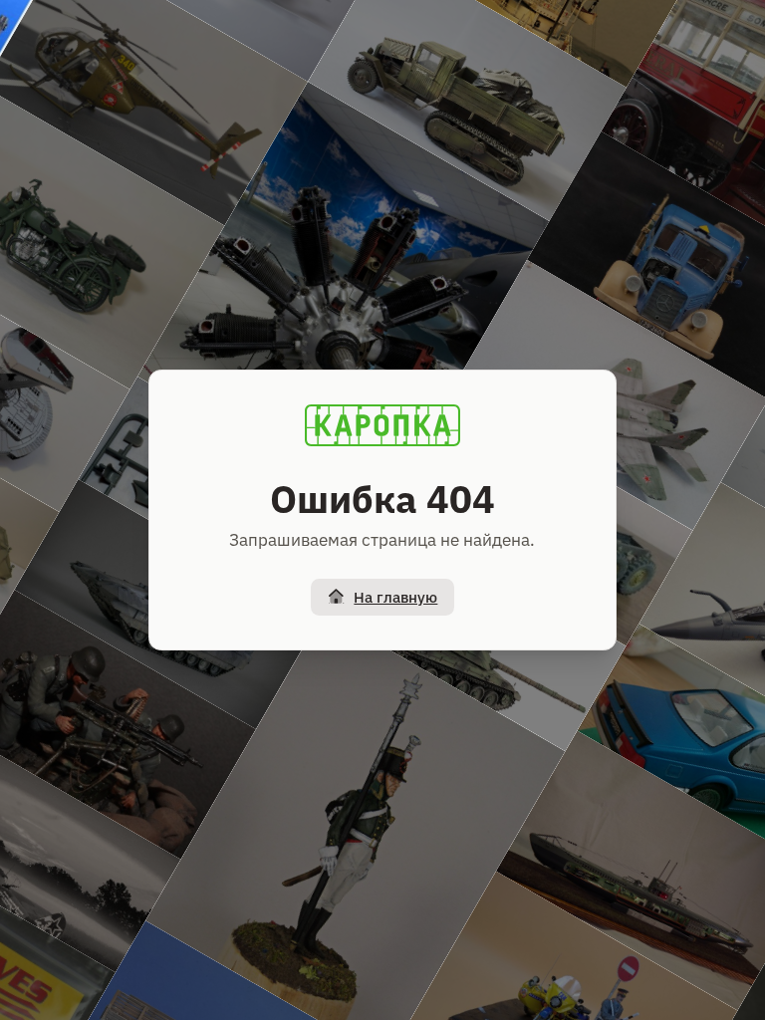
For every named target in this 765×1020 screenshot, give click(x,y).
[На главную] (382, 425)
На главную (395, 597)
